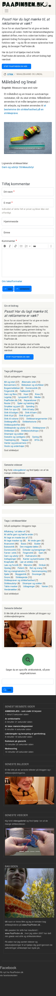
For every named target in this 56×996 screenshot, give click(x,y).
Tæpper (25, 440)
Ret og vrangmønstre (14, 571)
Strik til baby (28, 409)
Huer (26, 394)
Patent (21, 568)
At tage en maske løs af (16, 537)
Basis (23, 543)
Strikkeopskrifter (12, 424)
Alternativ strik (29, 382)
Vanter (45, 586)
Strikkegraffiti (10, 421)
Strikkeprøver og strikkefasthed (19, 580)
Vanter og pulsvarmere (15, 443)
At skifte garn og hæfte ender (18, 534)
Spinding (30, 406)
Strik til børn (31, 412)
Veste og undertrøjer (14, 446)
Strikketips (9, 430)
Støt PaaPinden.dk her (15, 66)
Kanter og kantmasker (34, 559)
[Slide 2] (25, 499)
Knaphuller (9, 562)
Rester (7, 403)
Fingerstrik (9, 391)
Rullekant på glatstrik (15, 741)
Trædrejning (10, 440)
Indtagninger (10, 559)
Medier (38, 397)
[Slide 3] (30, 499)
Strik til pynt (24, 415)
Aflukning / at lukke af (14, 531)
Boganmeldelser (12, 388)
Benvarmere (10, 385)
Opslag (7, 568)
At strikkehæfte (12, 718)
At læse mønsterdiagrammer (19, 726)
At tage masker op (13, 540)
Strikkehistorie (29, 421)
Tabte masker (11, 586)
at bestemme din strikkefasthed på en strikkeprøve (25, 109)
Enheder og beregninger (34, 550)
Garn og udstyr (10, 167)
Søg (9, 690)
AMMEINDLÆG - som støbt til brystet (23, 711)
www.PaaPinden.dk (31, 924)
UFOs (37, 440)
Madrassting (11, 748)
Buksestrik (9, 546)
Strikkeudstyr (26, 167)
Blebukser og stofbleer (33, 385)
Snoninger (37, 574)
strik (10, 74)
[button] (6, 490)
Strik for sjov (10, 409)
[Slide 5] (38, 643)
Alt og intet (9, 382)
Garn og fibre (10, 394)
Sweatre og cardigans (14, 437)
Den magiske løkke (29, 546)
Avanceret (9, 543)
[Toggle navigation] (6, 11)
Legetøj (7, 397)
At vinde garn (34, 540)
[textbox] (28, 263)
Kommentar (8, 240)
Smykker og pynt (12, 406)
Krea (37, 394)
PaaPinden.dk (10, 400)
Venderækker (10, 589)
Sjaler (7, 574)
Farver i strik (10, 552)
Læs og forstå (11, 565)
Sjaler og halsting (25, 403)
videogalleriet (19, 470)
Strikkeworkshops (30, 430)
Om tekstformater (12, 281)
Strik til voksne (11, 418)
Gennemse (25, 289)
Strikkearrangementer (36, 418)
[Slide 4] (36, 499)
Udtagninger (29, 586)
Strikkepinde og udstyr (15, 427)
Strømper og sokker (14, 434)
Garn (41, 552)
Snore (7, 577)
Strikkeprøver (39, 427)
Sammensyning (39, 571)
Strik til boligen (11, 412)
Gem (10, 289)
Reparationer (30, 400)
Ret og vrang (36, 568)
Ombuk (42, 565)
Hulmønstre (31, 556)
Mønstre (28, 565)
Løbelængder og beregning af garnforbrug (25, 733)
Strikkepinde (21, 577)
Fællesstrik (25, 391)
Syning (35, 437)
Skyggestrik (20, 574)
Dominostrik (31, 388)
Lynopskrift (23, 397)
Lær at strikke (26, 562)
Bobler (37, 543)
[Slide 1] (20, 499)
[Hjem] (26, 4)
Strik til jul (8, 415)
